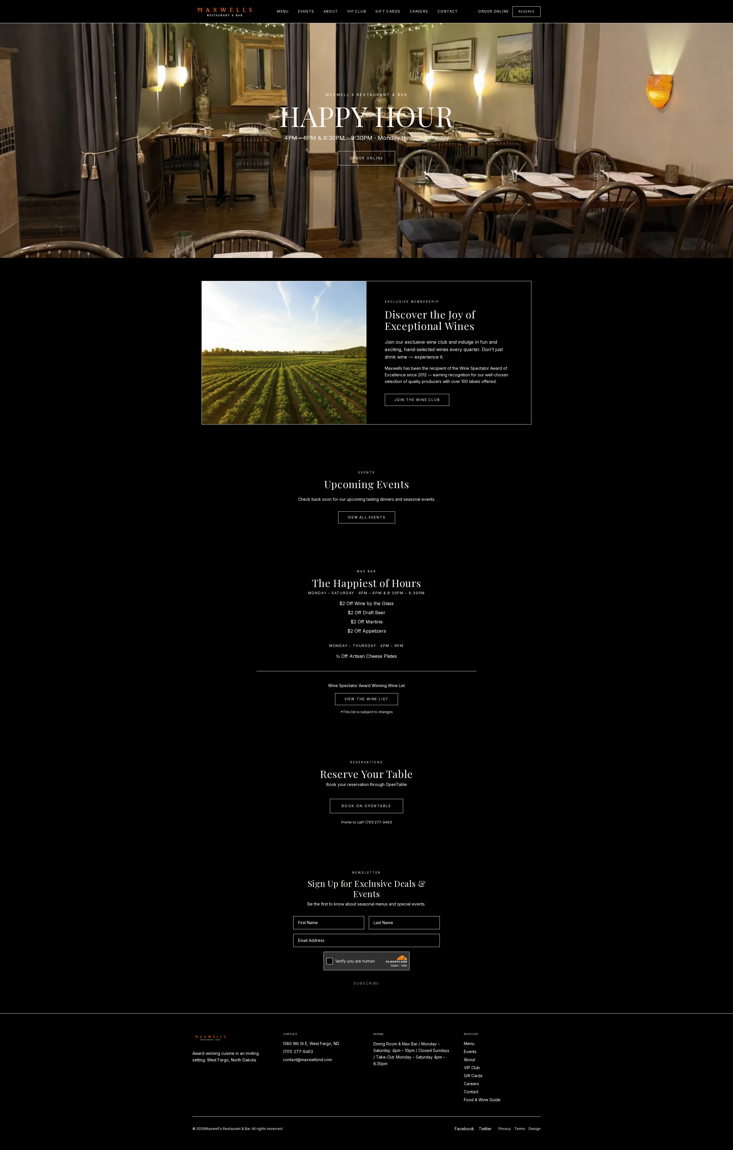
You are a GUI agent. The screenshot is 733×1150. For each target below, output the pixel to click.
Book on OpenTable (366, 806)
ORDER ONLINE (367, 158)
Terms (519, 1128)
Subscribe (366, 983)
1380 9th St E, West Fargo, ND (311, 1043)
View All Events (367, 517)
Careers (419, 11)
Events (306, 11)
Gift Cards (387, 11)
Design (535, 1128)
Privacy (504, 1128)
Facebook (464, 1128)
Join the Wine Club (417, 400)
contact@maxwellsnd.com (307, 1059)
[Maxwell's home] (224, 11)
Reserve (527, 11)
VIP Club (356, 11)
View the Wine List (366, 699)
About (331, 11)
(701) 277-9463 (378, 822)
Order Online (493, 11)
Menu (283, 11)
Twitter (485, 1128)
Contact (448, 11)
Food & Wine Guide (482, 1099)
